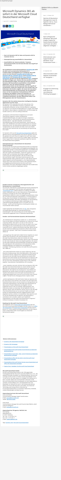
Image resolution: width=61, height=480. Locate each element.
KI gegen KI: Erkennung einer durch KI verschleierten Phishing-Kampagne (50, 91)
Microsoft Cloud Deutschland (23, 133)
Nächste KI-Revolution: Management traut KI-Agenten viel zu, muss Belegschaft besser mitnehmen (50, 21)
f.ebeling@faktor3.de (11, 419)
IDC (25, 208)
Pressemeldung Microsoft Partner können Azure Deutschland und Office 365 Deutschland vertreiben (21, 362)
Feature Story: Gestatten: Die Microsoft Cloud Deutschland (19, 366)
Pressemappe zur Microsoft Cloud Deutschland (16, 347)
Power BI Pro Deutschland (20, 307)
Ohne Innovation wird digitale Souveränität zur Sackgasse (50, 75)
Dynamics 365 (9, 422)
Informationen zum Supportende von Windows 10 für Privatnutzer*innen (49, 59)
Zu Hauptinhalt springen (6, 0)
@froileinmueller (11, 399)
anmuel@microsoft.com (12, 398)
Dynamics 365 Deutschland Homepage (14, 341)
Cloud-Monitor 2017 (8, 190)
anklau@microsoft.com (12, 407)
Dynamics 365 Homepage (10, 344)
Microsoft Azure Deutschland (22, 304)
